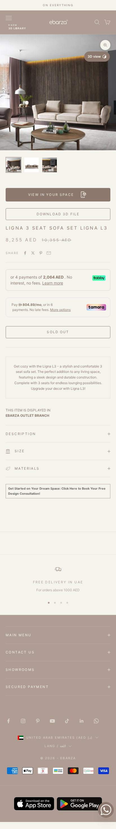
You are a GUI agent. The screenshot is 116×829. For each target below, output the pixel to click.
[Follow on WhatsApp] (96, 721)
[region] (58, 579)
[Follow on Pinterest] (38, 721)
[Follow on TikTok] (67, 721)
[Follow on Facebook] (8, 721)
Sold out (58, 332)
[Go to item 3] (49, 165)
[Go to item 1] (13, 165)
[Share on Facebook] (25, 253)
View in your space (51, 194)
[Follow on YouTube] (52, 721)
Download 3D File (58, 214)
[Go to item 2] (31, 165)
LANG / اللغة (55, 746)
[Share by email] (48, 253)
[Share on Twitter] (33, 253)
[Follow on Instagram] (23, 721)
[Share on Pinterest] (41, 253)
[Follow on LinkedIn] (81, 721)
